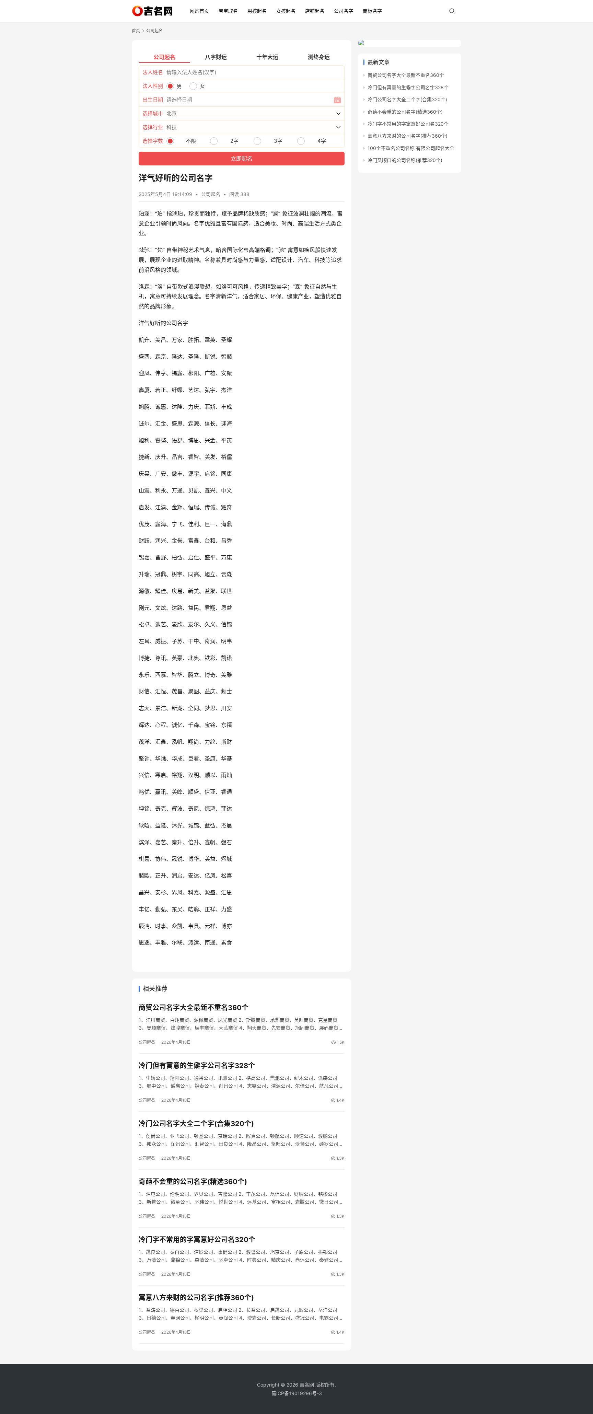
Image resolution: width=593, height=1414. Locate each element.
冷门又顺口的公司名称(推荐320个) (405, 160)
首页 (136, 30)
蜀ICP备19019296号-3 (296, 1393)
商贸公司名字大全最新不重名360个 (193, 1008)
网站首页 (199, 11)
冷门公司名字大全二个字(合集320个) (196, 1124)
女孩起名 (285, 11)
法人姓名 (152, 72)
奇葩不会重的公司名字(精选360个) (193, 1182)
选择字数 (152, 141)
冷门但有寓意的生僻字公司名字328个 (197, 1066)
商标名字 (372, 11)
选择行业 (152, 127)
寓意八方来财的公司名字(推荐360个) (196, 1298)
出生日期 (152, 99)
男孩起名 (257, 11)
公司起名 (210, 194)
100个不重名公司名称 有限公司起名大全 (411, 148)
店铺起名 (314, 11)
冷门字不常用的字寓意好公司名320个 (197, 1240)
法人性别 (152, 86)
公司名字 (343, 11)
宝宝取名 (228, 11)
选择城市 (152, 113)
